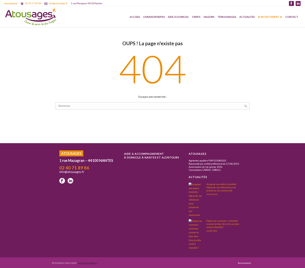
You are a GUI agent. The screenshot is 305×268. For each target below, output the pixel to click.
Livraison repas (154, 16)
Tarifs (196, 16)
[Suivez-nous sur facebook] (62, 181)
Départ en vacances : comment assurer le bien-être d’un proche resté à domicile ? (222, 224)
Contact (291, 16)
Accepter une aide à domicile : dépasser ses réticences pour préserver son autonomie (221, 187)
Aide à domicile (178, 16)
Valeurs (209, 16)
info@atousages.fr (58, 3)
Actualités (247, 16)
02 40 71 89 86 (33, 3)
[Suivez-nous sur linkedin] (70, 181)
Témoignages (226, 16)
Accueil (135, 16)
